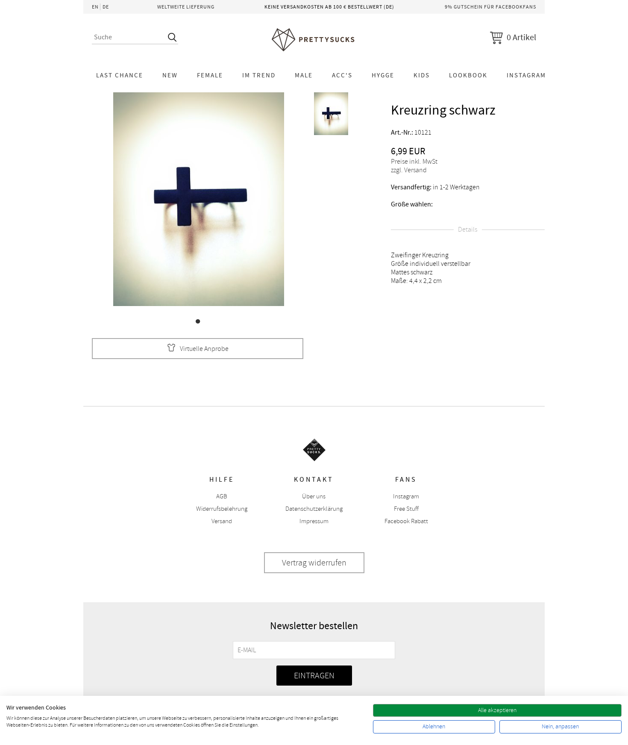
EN (95, 6)
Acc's (342, 75)
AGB (221, 496)
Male (304, 75)
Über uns (314, 496)
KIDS (422, 75)
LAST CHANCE (119, 75)
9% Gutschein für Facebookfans (490, 6)
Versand (221, 521)
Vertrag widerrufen (314, 562)
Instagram (526, 75)
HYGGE (383, 75)
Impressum (314, 521)
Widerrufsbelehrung (221, 509)
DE (106, 6)
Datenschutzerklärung (314, 509)
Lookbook (468, 75)
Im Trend (259, 75)
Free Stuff (406, 509)
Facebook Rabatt (406, 521)
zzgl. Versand (409, 170)
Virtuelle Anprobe (204, 349)
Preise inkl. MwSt (414, 161)
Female (210, 75)
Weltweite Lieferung (185, 6)
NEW (170, 75)
